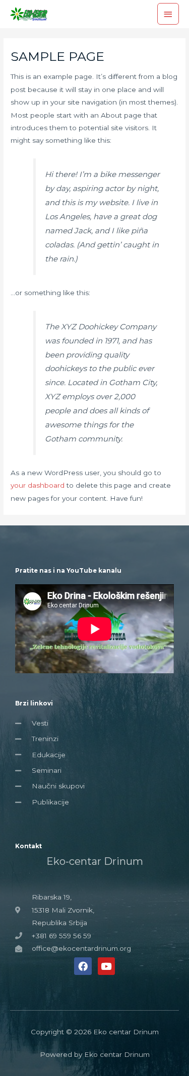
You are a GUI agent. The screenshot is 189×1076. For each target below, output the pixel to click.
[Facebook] (82, 965)
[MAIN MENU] (168, 14)
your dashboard (38, 485)
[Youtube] (106, 965)
